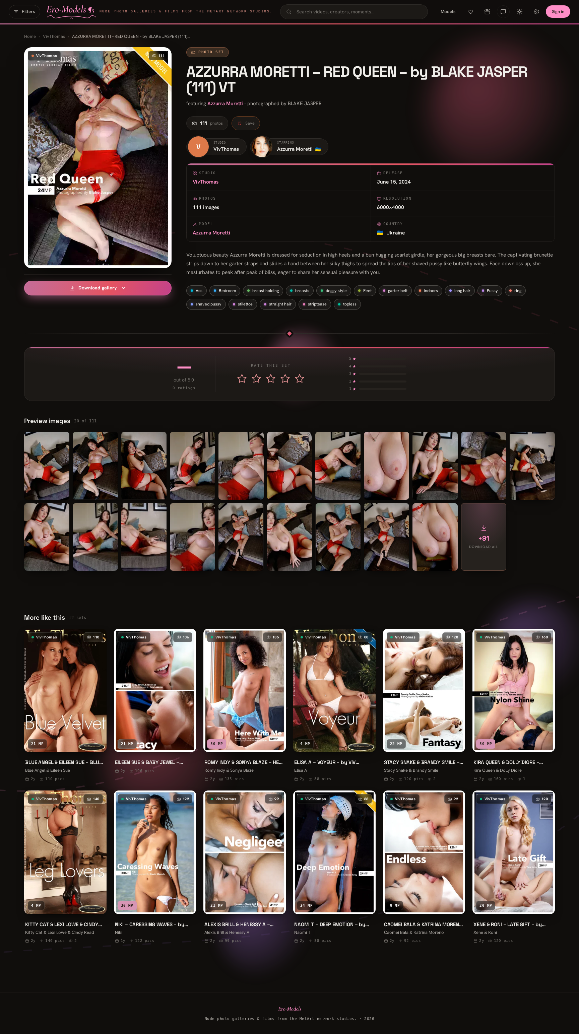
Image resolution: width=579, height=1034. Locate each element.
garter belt (397, 290)
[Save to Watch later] (96, 744)
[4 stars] (285, 378)
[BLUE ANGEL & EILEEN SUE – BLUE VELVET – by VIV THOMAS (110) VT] (65, 706)
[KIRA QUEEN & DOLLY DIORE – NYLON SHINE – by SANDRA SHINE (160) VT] (513, 706)
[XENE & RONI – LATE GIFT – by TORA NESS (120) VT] (513, 867)
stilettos (245, 304)
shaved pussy (208, 304)
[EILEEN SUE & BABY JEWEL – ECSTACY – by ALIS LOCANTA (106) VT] (155, 702)
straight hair (280, 304)
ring (517, 290)
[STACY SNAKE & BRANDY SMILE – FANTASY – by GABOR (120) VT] (424, 706)
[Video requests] (487, 12)
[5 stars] (300, 378)
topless (350, 304)
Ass (199, 290)
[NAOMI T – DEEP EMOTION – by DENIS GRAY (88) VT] (334, 867)
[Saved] (470, 12)
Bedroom (227, 290)
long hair (462, 290)
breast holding (265, 290)
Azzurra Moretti (225, 103)
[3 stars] (271, 378)
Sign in (558, 11)
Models (448, 11)
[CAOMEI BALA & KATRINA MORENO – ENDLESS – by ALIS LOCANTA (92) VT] (424, 867)
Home (30, 36)
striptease (317, 304)
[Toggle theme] (519, 12)
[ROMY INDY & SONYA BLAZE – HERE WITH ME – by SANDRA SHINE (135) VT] (244, 706)
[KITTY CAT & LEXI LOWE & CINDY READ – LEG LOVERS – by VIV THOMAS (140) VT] (65, 867)
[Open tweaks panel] (536, 12)
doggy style (336, 290)
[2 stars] (256, 378)
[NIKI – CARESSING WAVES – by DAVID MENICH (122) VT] (155, 867)
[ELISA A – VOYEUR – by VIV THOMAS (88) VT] (334, 706)
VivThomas (54, 36)
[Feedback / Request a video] (503, 11)
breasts (302, 290)
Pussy (492, 290)
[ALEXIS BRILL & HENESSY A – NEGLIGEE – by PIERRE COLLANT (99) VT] (244, 867)
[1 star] (242, 378)
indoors (431, 290)
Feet (367, 290)
